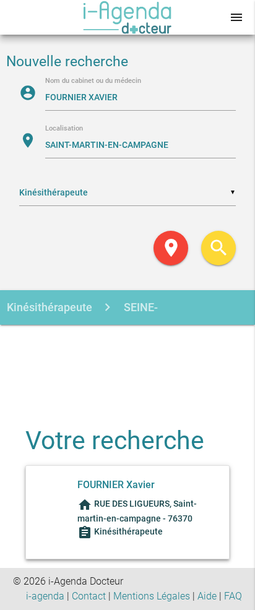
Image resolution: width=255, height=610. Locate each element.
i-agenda (45, 596)
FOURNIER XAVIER (142, 377)
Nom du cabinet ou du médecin (93, 81)
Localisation (64, 129)
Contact (89, 596)
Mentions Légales (151, 596)
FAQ (233, 596)
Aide (207, 596)
